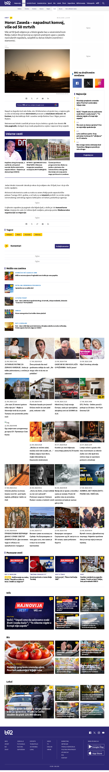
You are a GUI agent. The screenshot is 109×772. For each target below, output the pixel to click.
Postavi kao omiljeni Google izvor (30, 105)
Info (6, 741)
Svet (7, 18)
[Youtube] (103, 733)
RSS (62, 755)
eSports (33, 741)
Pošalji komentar (62, 246)
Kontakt (64, 758)
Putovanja (21, 744)
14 (11, 298)
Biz (6, 747)
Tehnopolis (34, 744)
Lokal (32, 749)
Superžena (21, 749)
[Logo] (8, 3)
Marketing (65, 741)
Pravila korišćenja (68, 747)
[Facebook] (77, 83)
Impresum (64, 744)
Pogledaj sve (88, 155)
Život (7, 749)
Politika (10, 617)
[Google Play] (96, 746)
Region (84, 618)
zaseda (28, 235)
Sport (7, 744)
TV (48, 744)
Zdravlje (20, 741)
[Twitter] (88, 83)
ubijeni (9, 235)
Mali (18, 235)
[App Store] (96, 753)
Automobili (34, 747)
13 (102, 687)
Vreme (49, 749)
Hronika (10, 705)
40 (11, 311)
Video (49, 741)
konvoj (38, 235)
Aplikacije (65, 752)
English (49, 747)
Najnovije (17, 3)
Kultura (20, 747)
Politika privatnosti (68, 749)
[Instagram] (99, 83)
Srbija (18, 311)
